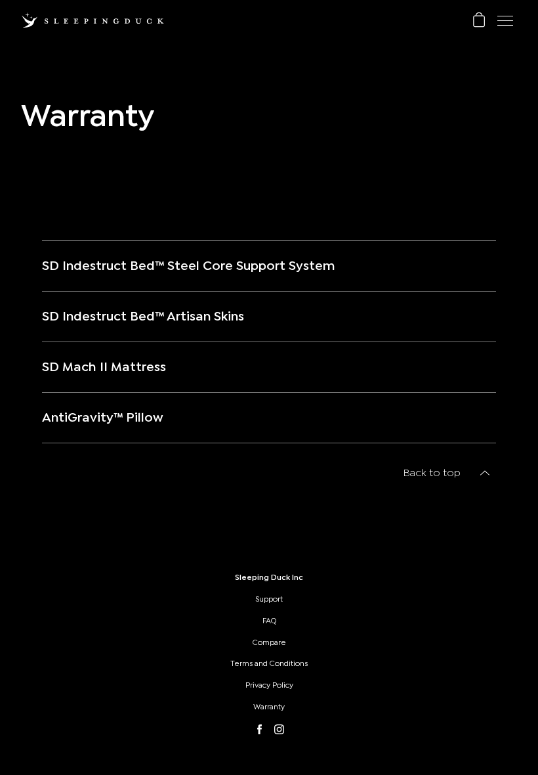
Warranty (269, 706)
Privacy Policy (269, 685)
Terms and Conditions (269, 663)
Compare (269, 642)
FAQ (269, 620)
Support (269, 599)
